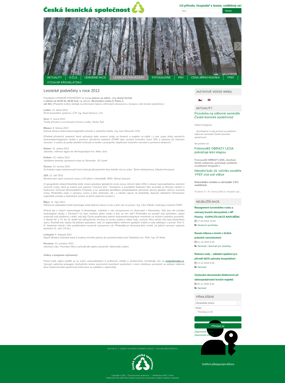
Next (237, 46)
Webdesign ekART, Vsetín (163, 375)
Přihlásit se (217, 326)
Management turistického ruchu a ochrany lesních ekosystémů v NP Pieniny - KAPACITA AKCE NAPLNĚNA (217, 212)
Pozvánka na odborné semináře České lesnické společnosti (217, 115)
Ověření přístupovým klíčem (217, 319)
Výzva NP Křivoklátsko (64, 82)
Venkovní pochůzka (208, 225)
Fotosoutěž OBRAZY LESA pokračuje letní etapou (213, 150)
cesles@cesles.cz (174, 261)
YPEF (230, 77)
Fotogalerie (161, 77)
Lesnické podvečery (128, 77)
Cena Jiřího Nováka (205, 77)
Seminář (202, 246)
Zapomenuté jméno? (204, 335)
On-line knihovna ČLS (166, 349)
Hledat (228, 10)
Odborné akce (95, 77)
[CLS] (94, 12)
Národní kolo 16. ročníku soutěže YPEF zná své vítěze (217, 172)
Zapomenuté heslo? (203, 332)
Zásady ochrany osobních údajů (137, 349)
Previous (48, 46)
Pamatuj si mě (205, 311)
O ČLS (73, 77)
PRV (181, 77)
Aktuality (54, 77)
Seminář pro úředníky (219, 246)
